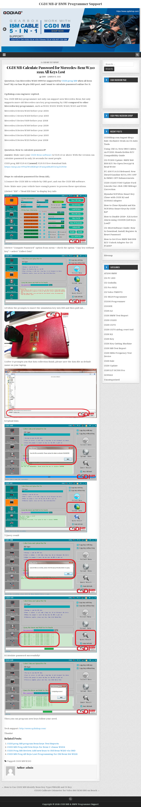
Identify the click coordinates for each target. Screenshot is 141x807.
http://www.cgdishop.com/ (32, 728)
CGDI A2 (108, 311)
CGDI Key (109, 339)
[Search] (137, 55)
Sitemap (108, 255)
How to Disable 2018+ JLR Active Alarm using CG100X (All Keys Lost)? (121, 220)
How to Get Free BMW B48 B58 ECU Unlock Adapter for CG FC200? (120, 242)
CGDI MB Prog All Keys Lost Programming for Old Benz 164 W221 (42, 754)
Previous (5, 29)
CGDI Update (111, 365)
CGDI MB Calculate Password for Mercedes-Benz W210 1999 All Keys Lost (51, 69)
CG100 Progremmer (114, 301)
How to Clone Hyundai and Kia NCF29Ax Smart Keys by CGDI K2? (119, 208)
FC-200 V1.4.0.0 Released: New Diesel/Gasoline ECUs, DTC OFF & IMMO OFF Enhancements (120, 174)
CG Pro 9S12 (110, 287)
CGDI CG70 (110, 325)
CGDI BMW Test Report (116, 315)
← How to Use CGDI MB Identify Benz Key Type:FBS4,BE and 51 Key (37, 787)
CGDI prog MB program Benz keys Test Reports (33, 743)
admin (43, 76)
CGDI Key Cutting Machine (118, 343)
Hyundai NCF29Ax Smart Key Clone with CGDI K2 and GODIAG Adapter (119, 197)
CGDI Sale (109, 361)
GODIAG (108, 375)
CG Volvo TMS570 (113, 292)
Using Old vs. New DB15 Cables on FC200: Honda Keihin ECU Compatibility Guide (120, 152)
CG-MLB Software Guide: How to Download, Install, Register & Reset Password (120, 231)
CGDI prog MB (69, 81)
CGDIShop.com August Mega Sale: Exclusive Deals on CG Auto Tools (121, 140)
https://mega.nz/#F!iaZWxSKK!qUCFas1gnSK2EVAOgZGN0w (35, 167)
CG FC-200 (109, 278)
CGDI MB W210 (23, 761)
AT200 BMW (110, 273)
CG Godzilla (110, 283)
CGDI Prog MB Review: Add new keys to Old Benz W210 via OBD (41, 750)
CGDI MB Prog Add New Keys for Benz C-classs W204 (36, 747)
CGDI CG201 (110, 320)
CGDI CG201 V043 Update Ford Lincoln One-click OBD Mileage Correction (120, 186)
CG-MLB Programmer (115, 297)
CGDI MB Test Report (51, 62)
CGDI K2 (108, 334)
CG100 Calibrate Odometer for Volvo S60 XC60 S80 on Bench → (67, 790)
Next (136, 29)
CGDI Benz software (41, 155)
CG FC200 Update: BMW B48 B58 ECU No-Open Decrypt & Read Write (119, 163)
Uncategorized (112, 380)
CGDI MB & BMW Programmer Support (70, 4)
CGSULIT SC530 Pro (114, 370)
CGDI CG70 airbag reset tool (118, 329)
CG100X (108, 306)
